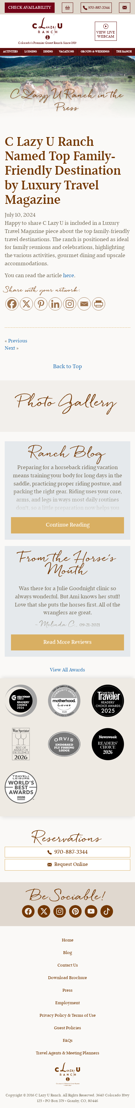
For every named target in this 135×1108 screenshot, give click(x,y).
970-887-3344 (70, 852)
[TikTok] (106, 911)
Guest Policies (67, 1028)
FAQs (68, 1040)
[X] (26, 303)
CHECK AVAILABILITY (29, 7)
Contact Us (67, 965)
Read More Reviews (67, 642)
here (68, 275)
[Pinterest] (40, 303)
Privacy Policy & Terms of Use (68, 1015)
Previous (17, 341)
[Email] (84, 303)
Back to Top (67, 366)
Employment (67, 1003)
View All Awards (67, 670)
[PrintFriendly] (98, 303)
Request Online (70, 864)
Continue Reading (67, 525)
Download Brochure (67, 978)
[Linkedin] (55, 303)
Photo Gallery (68, 403)
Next (10, 348)
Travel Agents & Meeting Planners (67, 1053)
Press (67, 990)
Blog (67, 953)
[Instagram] (69, 303)
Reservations (67, 838)
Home (67, 940)
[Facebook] (12, 303)
